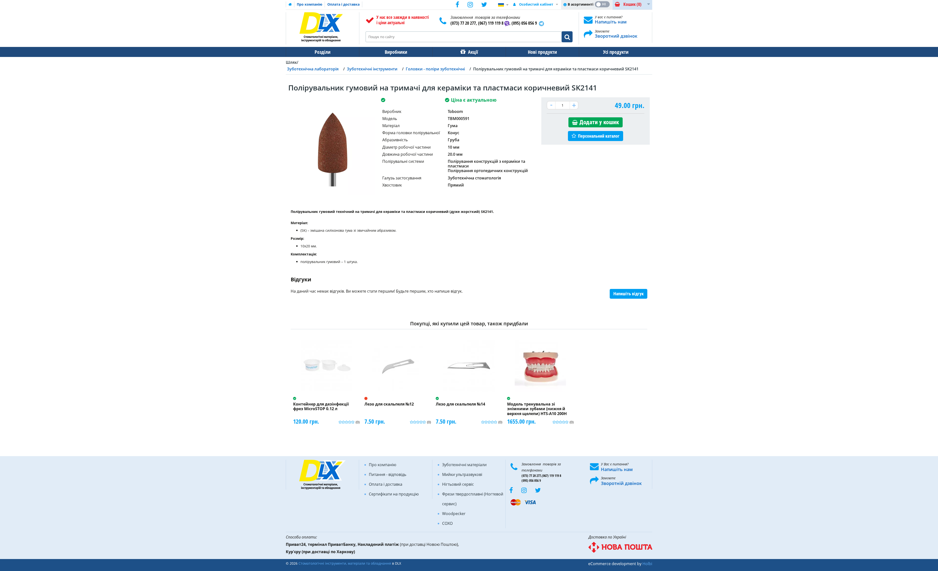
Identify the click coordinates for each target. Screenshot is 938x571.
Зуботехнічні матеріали (464, 464)
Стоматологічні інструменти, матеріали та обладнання (344, 563)
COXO (447, 523)
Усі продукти (616, 52)
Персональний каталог (598, 136)
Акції (473, 52)
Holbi (647, 563)
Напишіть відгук (628, 293)
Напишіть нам (611, 22)
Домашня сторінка (290, 4)
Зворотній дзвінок (621, 483)
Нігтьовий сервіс (458, 484)
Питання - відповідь (387, 474)
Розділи (322, 52)
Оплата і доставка (343, 4)
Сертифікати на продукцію (394, 494)
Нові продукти (542, 52)
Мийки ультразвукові (462, 474)
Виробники (396, 52)
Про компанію (309, 4)
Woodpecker (454, 513)
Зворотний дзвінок (616, 36)
